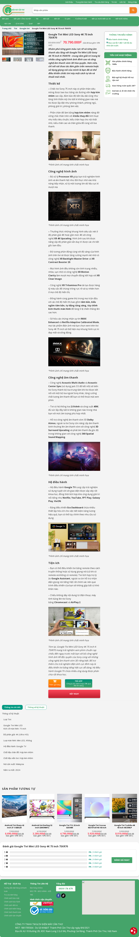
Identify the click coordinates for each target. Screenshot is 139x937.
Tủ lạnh (67, 19)
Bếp (38, 24)
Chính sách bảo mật (11, 898)
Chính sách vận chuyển (12, 915)
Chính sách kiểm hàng (12, 908)
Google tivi (25, 28)
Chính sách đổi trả (11, 905)
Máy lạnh (5, 19)
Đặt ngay (74, 694)
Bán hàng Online (36, 888)
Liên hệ (122, 2)
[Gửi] (133, 10)
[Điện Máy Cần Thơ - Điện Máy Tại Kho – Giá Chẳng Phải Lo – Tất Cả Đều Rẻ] (15, 10)
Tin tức (114, 2)
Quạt (31, 24)
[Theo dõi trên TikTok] (63, 895)
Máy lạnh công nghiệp (22, 19)
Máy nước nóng (122, 19)
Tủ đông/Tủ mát (81, 19)
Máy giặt (46, 19)
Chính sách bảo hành (12, 902)
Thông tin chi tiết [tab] (12, 707)
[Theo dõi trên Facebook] (58, 895)
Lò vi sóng (20, 24)
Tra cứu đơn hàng (102, 2)
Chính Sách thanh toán (12, 912)
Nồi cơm (7, 24)
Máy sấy (57, 19)
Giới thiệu (69, 2)
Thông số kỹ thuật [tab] (36, 707)
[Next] (39, 43)
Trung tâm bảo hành (84, 2)
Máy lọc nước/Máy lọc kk (101, 19)
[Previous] (7, 43)
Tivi (37, 19)
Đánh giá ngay (121, 860)
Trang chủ (6, 28)
